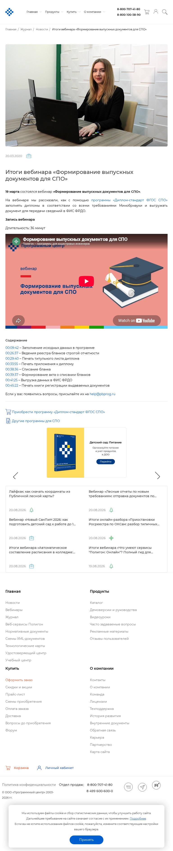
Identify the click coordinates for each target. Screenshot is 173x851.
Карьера (97, 738)
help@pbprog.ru (102, 394)
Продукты (52, 11)
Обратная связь (103, 730)
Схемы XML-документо (25, 639)
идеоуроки (100, 617)
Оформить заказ (18, 680)
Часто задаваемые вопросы (113, 624)
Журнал (11, 617)
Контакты (97, 680)
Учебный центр (18, 660)
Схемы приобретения (23, 702)
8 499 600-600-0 (99, 791)
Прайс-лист (15, 694)
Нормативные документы (26, 631)
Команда (97, 694)
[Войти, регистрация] (156, 12)
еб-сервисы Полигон (24, 624)
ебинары (14, 610)
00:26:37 (11, 353)
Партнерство (101, 745)
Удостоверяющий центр (25, 653)
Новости (12, 603)
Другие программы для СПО (36, 421)
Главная (32, 11)
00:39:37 (11, 375)
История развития (105, 716)
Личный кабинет (59, 768)
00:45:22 (11, 385)
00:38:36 (11, 369)
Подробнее (138, 818)
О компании (93, 11)
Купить (72, 11)
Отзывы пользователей (109, 639)
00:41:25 (11, 380)
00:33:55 (11, 364)
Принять (86, 840)
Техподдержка (102, 709)
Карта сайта (100, 752)
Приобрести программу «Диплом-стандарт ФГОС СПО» (58, 412)
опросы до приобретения (28, 723)
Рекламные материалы (109, 631)
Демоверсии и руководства (113, 610)
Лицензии (98, 702)
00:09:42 (12, 348)
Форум (11, 730)
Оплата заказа (17, 709)
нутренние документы (109, 723)
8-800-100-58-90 (129, 14)
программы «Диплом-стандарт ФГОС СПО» (129, 200)
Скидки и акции (18, 687)
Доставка (13, 716)
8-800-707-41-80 (128, 9)
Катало (96, 603)
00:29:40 (12, 359)
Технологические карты (25, 646)
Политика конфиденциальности (29, 784)
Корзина (21, 768)
